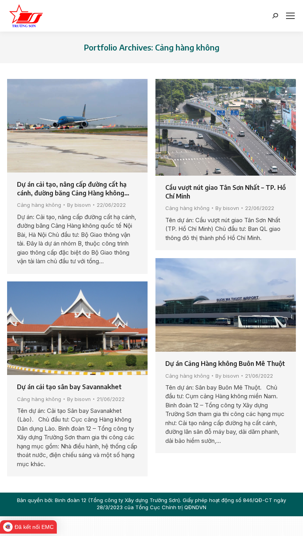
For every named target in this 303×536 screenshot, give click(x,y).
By (79, 205)
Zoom (66, 126)
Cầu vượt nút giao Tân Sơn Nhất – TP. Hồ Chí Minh (225, 192)
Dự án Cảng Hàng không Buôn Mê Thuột (225, 363)
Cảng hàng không (39, 205)
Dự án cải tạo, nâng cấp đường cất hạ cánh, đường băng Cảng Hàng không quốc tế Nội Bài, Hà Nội (72, 188)
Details (88, 126)
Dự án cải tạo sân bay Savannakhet (69, 387)
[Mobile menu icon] (290, 16)
